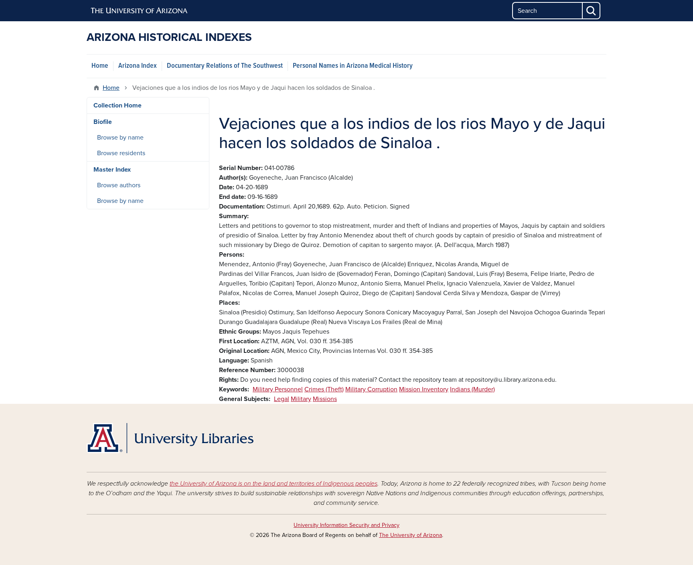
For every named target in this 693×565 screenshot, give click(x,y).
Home (99, 66)
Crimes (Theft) (324, 389)
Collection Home (117, 105)
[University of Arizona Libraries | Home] (170, 438)
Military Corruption (371, 389)
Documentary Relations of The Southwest (225, 66)
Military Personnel (278, 389)
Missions (325, 399)
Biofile (102, 122)
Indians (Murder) (472, 389)
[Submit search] (591, 10)
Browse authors (118, 185)
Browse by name (120, 138)
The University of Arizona (410, 535)
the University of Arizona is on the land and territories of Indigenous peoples (273, 484)
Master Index (112, 170)
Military (301, 399)
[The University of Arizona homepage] (139, 11)
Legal (281, 399)
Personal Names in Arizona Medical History (353, 66)
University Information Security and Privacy (346, 525)
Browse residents (121, 153)
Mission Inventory (423, 389)
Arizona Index (137, 66)
